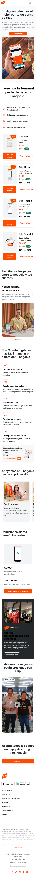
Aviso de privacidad (18, 859)
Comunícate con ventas (12, 654)
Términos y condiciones (18, 863)
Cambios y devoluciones (18, 866)
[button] (33, 2)
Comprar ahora (18, 33)
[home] (3, 2)
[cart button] (30, 3)
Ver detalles (25, 156)
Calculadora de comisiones (18, 591)
